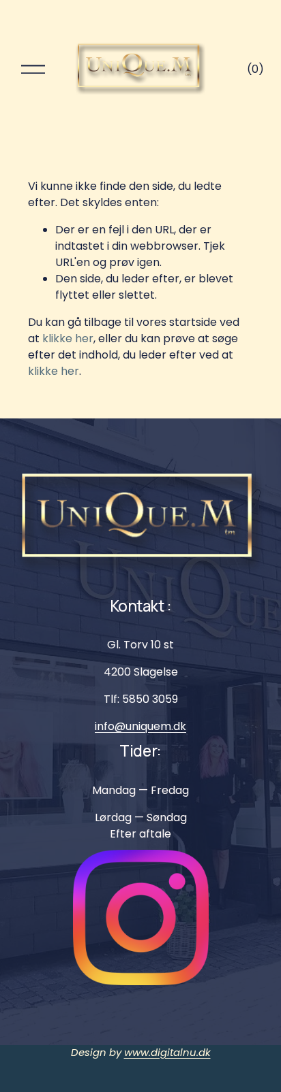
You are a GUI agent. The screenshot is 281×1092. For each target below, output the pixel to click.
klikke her (67, 338)
